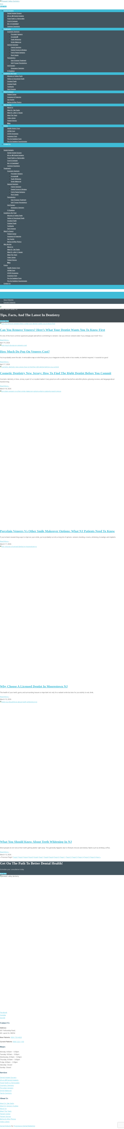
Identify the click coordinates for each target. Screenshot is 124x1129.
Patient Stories (12, 121)
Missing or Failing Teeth (15, 76)
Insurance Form (12, 136)
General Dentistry (12, 45)
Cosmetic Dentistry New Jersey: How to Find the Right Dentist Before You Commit (55, 373)
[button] (3, 873)
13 (75, 857)
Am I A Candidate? (13, 24)
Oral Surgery (11, 66)
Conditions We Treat (10, 73)
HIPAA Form (11, 131)
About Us (10, 107)
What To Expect (8, 92)
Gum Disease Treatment (18, 60)
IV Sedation (11, 71)
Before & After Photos (14, 102)
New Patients (8, 300)
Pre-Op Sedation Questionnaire (17, 141)
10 (56, 857)
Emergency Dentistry (17, 68)
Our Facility (10, 100)
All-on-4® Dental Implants (15, 16)
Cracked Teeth (11, 84)
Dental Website (5, 1126)
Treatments (7, 29)
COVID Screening (12, 134)
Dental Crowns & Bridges (19, 50)
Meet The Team (12, 115)
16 (93, 857)
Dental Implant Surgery (14, 13)
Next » (98, 857)
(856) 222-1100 (18, 1042)
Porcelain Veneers (17, 34)
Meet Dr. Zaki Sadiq (13, 110)
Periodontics (11, 58)
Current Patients (9, 302)
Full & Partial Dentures (18, 53)
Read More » (4, 340)
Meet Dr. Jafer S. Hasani (15, 113)
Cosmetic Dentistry (13, 32)
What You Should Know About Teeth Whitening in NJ (36, 841)
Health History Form (13, 128)
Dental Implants (9, 11)
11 (63, 857)
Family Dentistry (16, 47)
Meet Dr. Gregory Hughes (9, 1106)
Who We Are (7, 105)
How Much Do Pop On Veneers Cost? (25, 351)
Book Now (3, 6)
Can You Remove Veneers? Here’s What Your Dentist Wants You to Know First (52, 329)
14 (81, 857)
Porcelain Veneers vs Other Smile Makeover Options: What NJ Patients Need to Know (57, 531)
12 (69, 857)
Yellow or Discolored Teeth (15, 79)
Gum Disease (11, 89)
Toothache (10, 87)
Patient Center (11, 94)
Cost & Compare (12, 21)
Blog (8, 123)
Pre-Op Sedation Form (14, 139)
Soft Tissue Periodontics (19, 63)
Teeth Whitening (16, 39)
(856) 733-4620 (16, 1037)
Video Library (11, 118)
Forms (6, 126)
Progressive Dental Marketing (24, 1126)
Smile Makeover (16, 42)
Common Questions (13, 26)
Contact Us (7, 144)
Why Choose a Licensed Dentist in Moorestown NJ (34, 686)
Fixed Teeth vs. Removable (15, 19)
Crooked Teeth (12, 81)
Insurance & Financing (14, 97)
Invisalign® (14, 37)
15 (87, 857)
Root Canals (15, 55)
